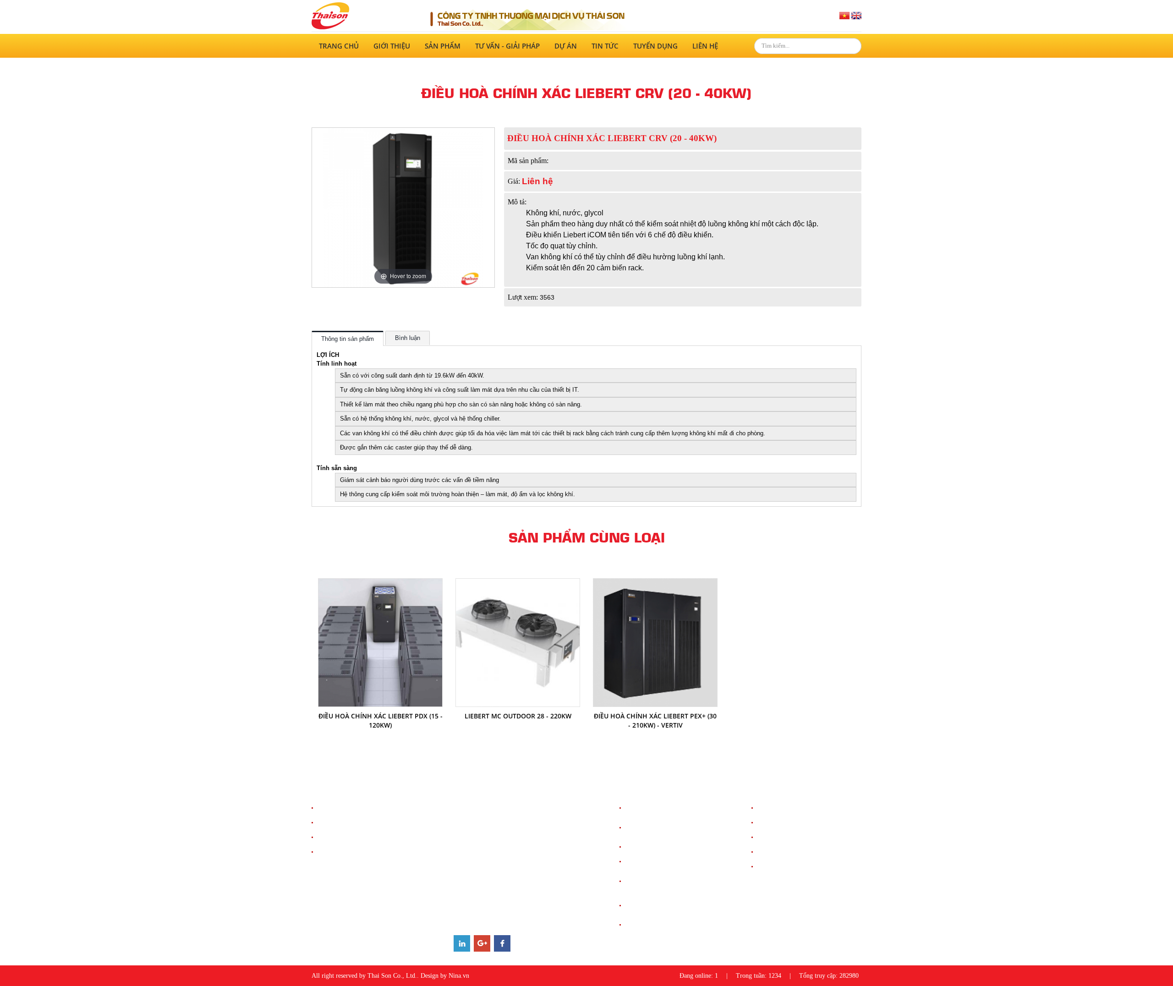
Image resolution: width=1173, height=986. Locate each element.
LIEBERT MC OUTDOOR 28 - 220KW (518, 716)
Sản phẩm (442, 45)
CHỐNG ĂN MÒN (649, 924)
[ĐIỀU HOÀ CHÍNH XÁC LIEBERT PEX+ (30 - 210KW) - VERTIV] (655, 583)
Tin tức (605, 45)
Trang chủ (339, 45)
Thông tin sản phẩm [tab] (347, 338)
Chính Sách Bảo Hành (345, 837)
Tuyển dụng (655, 45)
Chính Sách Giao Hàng (346, 822)
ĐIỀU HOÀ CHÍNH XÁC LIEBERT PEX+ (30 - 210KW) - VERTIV (655, 720)
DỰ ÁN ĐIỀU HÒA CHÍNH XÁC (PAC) (806, 852)
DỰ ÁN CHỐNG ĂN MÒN (790, 866)
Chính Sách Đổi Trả (342, 852)
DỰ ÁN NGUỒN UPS (784, 837)
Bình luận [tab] (407, 337)
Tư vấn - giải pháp (507, 45)
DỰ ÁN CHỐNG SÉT (784, 808)
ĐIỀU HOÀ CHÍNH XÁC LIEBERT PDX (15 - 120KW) (380, 720)
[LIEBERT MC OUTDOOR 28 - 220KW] (518, 583)
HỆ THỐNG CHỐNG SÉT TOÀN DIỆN (674, 808)
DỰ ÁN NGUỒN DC (783, 822)
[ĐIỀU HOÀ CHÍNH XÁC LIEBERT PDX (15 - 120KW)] (380, 583)
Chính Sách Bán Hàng (345, 808)
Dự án (565, 45)
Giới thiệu (391, 45)
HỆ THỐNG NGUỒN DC (656, 861)
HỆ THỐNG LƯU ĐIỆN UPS (661, 847)
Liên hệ (705, 45)
